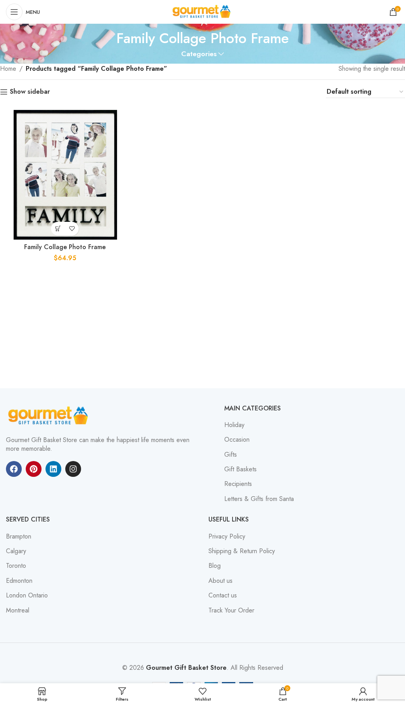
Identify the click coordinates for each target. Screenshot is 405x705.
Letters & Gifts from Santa (259, 499)
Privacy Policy (226, 536)
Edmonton (19, 580)
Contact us (222, 595)
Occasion (237, 439)
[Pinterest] (34, 469)
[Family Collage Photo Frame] (65, 175)
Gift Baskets (240, 469)
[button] (58, 229)
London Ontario (27, 595)
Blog (214, 565)
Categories (199, 54)
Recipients (238, 484)
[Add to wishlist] (72, 229)
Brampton (18, 536)
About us (220, 580)
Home (8, 68)
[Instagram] (73, 469)
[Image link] (49, 415)
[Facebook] (14, 469)
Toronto (16, 565)
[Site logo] (202, 11)
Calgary (16, 551)
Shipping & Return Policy (241, 551)
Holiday (234, 425)
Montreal (17, 610)
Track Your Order (231, 610)
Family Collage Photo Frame (65, 246)
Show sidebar (30, 92)
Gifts (230, 454)
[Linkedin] (53, 469)
